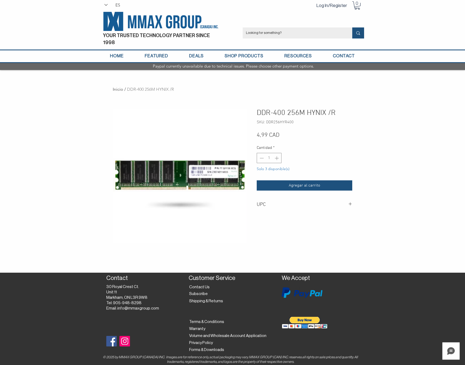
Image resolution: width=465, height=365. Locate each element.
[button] (357, 5)
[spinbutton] (269, 158)
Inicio (118, 89)
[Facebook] (111, 341)
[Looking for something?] (358, 32)
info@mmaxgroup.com (138, 308)
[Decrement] (261, 158)
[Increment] (277, 158)
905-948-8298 (127, 303)
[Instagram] (124, 341)
